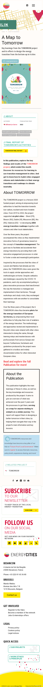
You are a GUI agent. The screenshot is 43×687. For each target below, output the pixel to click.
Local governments (23, 135)
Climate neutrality (25, 131)
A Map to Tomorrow (13, 31)
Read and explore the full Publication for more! (17, 363)
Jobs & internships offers (18, 615)
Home (3, 31)
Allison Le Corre (11, 124)
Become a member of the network (21, 613)
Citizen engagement (9, 135)
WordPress (34, 686)
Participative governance (10, 131)
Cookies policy (14, 630)
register (13, 450)
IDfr (40, 686)
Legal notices (13, 633)
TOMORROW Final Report (13, 151)
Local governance (11, 61)
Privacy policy (13, 628)
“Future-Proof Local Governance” (22, 447)
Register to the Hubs (16, 610)
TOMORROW (14, 471)
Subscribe (28, 510)
